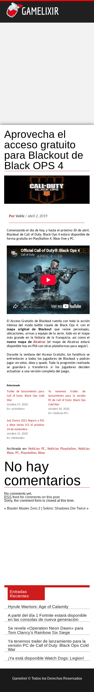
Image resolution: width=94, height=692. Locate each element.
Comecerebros (47, 682)
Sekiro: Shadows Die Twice (64, 508)
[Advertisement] (47, 73)
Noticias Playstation (61, 449)
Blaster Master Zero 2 (23, 508)
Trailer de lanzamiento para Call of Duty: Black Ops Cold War (25, 396)
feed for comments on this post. (32, 497)
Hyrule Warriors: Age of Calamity (38, 606)
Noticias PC (36, 449)
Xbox (41, 453)
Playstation (28, 453)
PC (17, 453)
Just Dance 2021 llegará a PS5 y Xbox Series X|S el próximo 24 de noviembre (25, 425)
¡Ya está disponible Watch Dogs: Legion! (46, 658)
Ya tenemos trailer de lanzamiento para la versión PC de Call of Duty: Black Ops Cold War (48, 645)
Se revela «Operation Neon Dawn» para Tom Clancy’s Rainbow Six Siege (45, 630)
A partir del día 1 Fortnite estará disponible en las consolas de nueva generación (47, 617)
